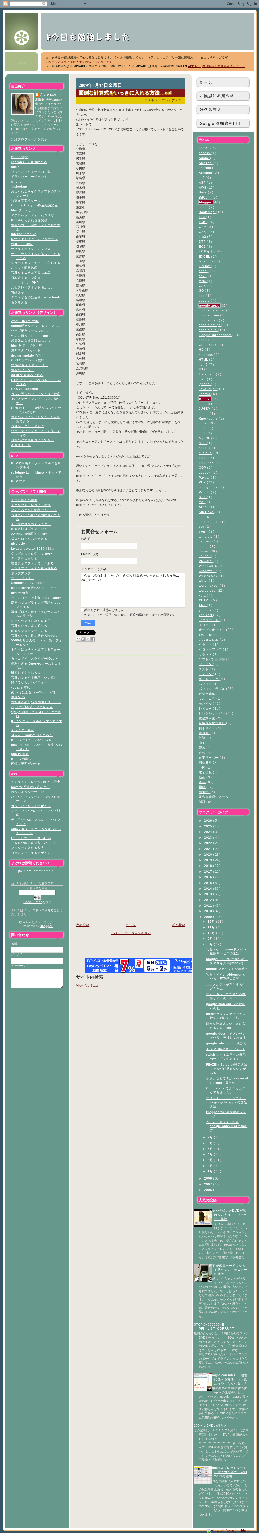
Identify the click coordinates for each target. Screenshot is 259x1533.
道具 (202, 782)
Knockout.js (209, 418)
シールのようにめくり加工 (31, 620)
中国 (202, 767)
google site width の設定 (226, 1043)
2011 (208, 905)
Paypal (205, 477)
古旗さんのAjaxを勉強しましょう (36, 702)
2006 (208, 1189)
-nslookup (19, 186)
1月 (211, 1171)
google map (209, 320)
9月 (211, 938)
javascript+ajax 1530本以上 (33, 548)
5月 (211, 1148)
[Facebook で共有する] (92, 639)
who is (16, 181)
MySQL (205, 438)
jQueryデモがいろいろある (31, 739)
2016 (208, 877)
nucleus (205, 453)
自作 (202, 752)
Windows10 (208, 565)
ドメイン (206, 674)
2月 (211, 1165)
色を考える (19, 302)
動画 (202, 777)
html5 (15, 166)
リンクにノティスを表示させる (34, 568)
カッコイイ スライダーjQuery (34, 658)
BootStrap (207, 212)
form (203, 281)
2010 (208, 911)
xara (203, 595)
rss (202, 502)
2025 (208, 826)
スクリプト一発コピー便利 (31, 505)
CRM (203, 226)
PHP (203, 482)
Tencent (205, 541)
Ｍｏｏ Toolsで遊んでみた (32, 735)
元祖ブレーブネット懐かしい (32, 287)
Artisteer (206, 172)
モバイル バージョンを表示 (131, 933)
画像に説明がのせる (26, 763)
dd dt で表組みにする (27, 375)
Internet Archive (23, 234)
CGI (202, 217)
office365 (207, 462)
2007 (208, 1184)
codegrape (19, 157)
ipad (203, 379)
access (205, 153)
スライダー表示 (22, 730)
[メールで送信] (78, 639)
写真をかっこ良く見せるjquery (34, 635)
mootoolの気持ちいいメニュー (34, 587)
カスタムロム (209, 639)
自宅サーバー (209, 757)
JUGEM (205, 408)
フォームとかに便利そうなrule (34, 510)
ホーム (206, 82)
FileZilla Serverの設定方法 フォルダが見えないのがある (228, 1068)
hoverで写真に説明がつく (30, 787)
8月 (211, 944)
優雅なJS (18, 697)
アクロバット (209, 620)
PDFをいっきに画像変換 (29, 220)
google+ (206, 339)
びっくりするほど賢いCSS (31, 838)
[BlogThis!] (83, 639)
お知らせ (206, 634)
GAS (203, 285)
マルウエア (207, 698)
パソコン (206, 683)
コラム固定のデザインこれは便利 (35, 394)
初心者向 (206, 762)
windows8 (207, 571)
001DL (204, 148)
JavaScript (208, 389)
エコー (204, 624)
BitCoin (205, 197)
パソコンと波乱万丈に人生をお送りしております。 (81, 61)
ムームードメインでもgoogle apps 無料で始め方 (226, 1126)
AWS (203, 187)
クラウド (206, 644)
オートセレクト (22, 578)
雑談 (202, 737)
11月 (212, 927)
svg (202, 526)
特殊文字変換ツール (26, 200)
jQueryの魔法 (21, 758)
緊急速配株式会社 (212, 723)
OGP (203, 467)
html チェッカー (23, 210)
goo (202, 295)
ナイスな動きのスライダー (31, 524)
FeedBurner (32, 902)
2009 (208, 916)
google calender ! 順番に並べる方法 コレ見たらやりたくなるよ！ (228, 1379)
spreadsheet (209, 521)
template (206, 536)
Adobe (204, 158)
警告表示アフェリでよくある (32, 563)
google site (208, 330)
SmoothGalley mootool (29, 582)
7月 (211, 1137)
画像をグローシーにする (29, 630)
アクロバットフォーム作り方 (32, 215)
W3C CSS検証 (22, 244)
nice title (18, 543)
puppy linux (209, 487)
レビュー (206, 708)
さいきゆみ (48, 94)
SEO (203, 506)
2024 (208, 831)
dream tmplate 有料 (26, 355)
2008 (208, 1178)
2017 (208, 871)
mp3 (203, 433)
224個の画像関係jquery (29, 533)
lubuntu (205, 428)
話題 (202, 801)
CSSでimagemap (24, 388)
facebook (206, 261)
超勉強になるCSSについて (31, 340)
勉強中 (204, 792)
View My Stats (87, 985)
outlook (205, 472)
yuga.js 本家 (20, 687)
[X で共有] (88, 639)
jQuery (205, 398)
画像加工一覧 (21, 445)
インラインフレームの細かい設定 (35, 781)
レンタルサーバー (212, 713)
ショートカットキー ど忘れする (35, 262)
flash (203, 271)
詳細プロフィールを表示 (29, 139)
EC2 (203, 246)
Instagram (207, 374)
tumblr (204, 546)
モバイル (206, 703)
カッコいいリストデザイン (31, 806)
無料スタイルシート (26, 350)
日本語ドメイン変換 (26, 277)
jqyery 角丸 (20, 592)
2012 (208, 899)
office (204, 457)
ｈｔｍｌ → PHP (25, 282)
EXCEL (205, 256)
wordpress (208, 590)
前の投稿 (178, 925)
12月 (212, 921)
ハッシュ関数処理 (24, 267)
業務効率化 (207, 718)
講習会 (204, 733)
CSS (203, 231)
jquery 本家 (20, 754)
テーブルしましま (24, 558)
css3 (203, 236)
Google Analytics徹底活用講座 (34, 205)
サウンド (206, 654)
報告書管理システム (214, 796)
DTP (203, 241)
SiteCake (206, 512)
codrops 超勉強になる (29, 162)
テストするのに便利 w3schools (36, 297)
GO (202, 290)
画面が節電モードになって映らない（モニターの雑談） (228, 1269)
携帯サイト (207, 728)
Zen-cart (206, 615)
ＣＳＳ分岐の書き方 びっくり (34, 842)
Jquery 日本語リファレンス (32, 707)
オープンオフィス (212, 629)
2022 (208, 843)
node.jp (205, 447)
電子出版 (206, 772)
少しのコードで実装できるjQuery (36, 597)
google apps (209, 305)
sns (202, 516)
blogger (205, 202)
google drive (209, 315)
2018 (208, 865)
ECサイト (206, 251)
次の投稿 (82, 925)
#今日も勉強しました (92, 36)
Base (203, 192)
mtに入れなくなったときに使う (34, 239)
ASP (203, 182)
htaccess (206, 354)
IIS (201, 369)
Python (205, 492)
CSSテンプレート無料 (28, 360)
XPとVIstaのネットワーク (225, 1049)
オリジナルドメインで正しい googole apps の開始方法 (226, 1102)
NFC (203, 443)
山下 (202, 742)
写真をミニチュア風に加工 (31, 272)
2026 (208, 820)
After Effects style (25, 321)
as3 (202, 177)
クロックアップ (211, 649)
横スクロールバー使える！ (31, 538)
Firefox (205, 266)
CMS (203, 222)
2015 (208, 883)
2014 (208, 888)
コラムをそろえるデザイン (31, 852)
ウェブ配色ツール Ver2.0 (30, 330)
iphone (205, 384)
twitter (204, 551)
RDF (203, 497)
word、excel (209, 585)
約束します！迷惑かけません (104, 610)
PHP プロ (18, 481)
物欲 (202, 787)
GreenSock (208, 344)
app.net (194, 66)
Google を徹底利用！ (221, 123)
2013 (208, 894)
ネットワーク (209, 679)
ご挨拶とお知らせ (217, 96)
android (205, 167)
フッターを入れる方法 (27, 847)
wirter (204, 580)
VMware (206, 561)
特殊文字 (17, 292)
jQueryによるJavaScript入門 (33, 692)
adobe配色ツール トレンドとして (36, 325)
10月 (212, 933)
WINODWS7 (209, 575)
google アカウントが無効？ (227, 968)
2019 (208, 860)
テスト (204, 669)
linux (203, 423)
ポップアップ (21, 573)
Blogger (46, 926)
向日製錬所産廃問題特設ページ (223, 66)
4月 (211, 1154)
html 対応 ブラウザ (26, 345)
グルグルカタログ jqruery (31, 553)
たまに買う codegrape (29, 335)
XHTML (205, 600)
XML (203, 605)
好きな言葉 (210, 109)
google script (210, 325)
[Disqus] (130, 722)
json (203, 403)
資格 (202, 747)
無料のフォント (22, 370)
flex (202, 276)
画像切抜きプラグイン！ (29, 528)
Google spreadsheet (215, 335)
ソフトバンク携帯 (212, 659)
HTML (204, 359)
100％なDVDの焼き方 (210, 1425)
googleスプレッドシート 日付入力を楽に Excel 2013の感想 (229, 1472)
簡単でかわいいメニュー (29, 682)
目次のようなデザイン (27, 791)
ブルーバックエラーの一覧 (31, 171)
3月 (211, 1160)
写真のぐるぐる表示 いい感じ (34, 677)
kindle (204, 413)
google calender (212, 310)
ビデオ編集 (207, 693)
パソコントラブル (212, 688)
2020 (208, 854)
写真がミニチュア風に (27, 426)
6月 (211, 1143)
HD (202, 349)
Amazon (206, 163)
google (205, 300)
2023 (208, 837)
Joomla (205, 394)
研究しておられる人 (26, 672)
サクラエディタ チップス (31, 248)
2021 (208, 848)
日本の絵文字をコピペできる (32, 440)
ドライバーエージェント (29, 176)
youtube (206, 610)
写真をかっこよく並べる (29, 625)
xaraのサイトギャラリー (29, 365)
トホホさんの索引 (24, 500)
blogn (204, 207)
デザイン (206, 664)
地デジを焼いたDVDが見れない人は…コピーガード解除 (228, 1215)
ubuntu (205, 556)
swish (204, 531)
